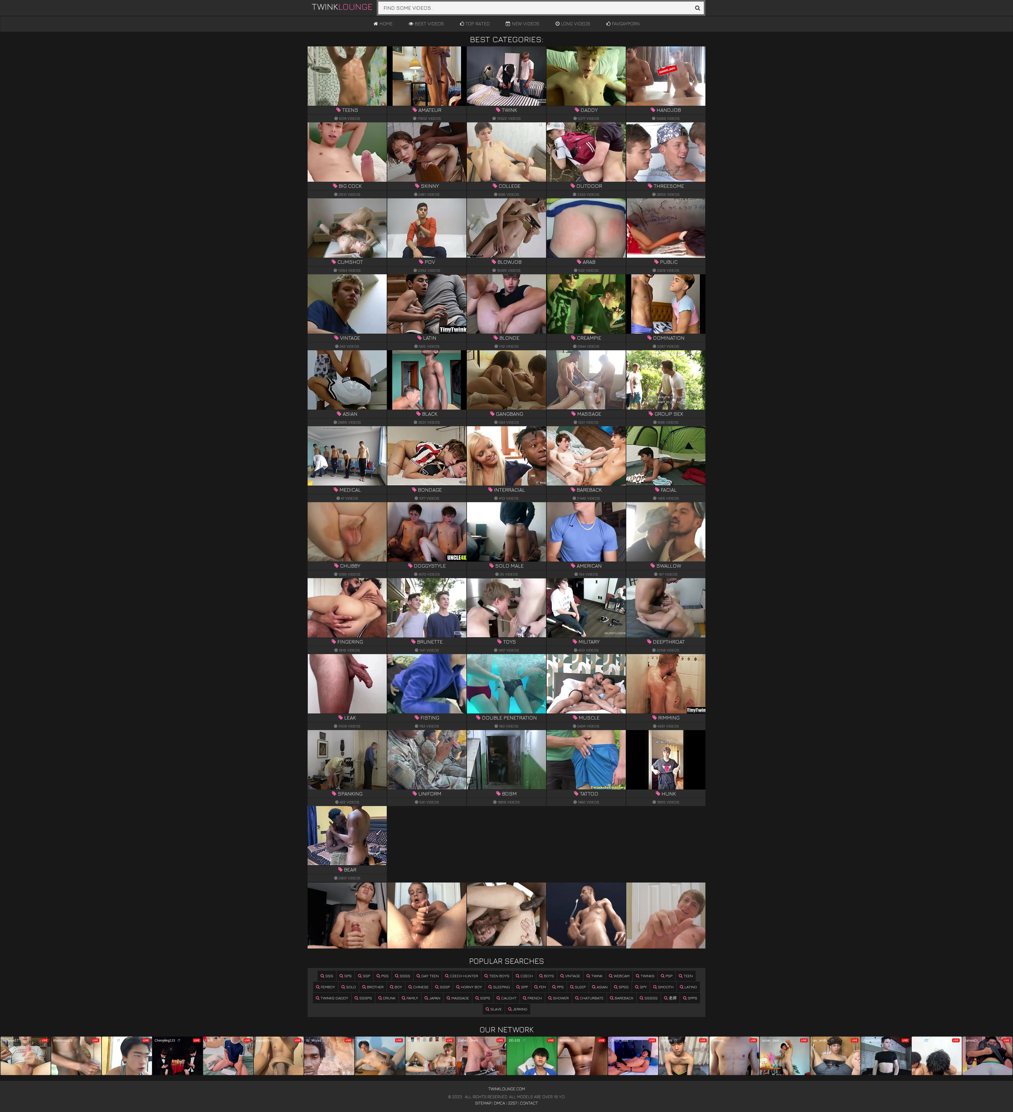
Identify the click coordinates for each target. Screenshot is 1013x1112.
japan (434, 998)
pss (384, 976)
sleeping (501, 987)
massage (459, 998)
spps (692, 998)
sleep (580, 987)
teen (687, 976)
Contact (529, 1103)
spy (643, 987)
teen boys (498, 976)
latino (690, 987)
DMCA (499, 1103)
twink (596, 976)
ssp (366, 976)
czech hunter (463, 976)
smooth (665, 987)
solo (350, 987)
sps (347, 976)
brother (375, 987)
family (411, 998)
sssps (365, 998)
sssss (650, 998)
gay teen (429, 976)
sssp (444, 987)
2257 (512, 1103)
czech (526, 976)
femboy (327, 987)
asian (602, 987)
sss (328, 976)
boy (398, 987)
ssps (484, 998)
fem (542, 987)
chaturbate (591, 998)
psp (668, 976)
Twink (342, 6)
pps (560, 987)
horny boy (471, 987)
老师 (672, 998)
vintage (572, 976)
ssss (404, 976)
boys (548, 976)
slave (495, 1009)
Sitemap (483, 1103)
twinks (646, 976)
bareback (623, 998)
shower (560, 998)
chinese (420, 987)
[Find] (697, 8)
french (534, 998)
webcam (621, 976)
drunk (388, 998)
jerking (519, 1009)
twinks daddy (333, 998)
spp (524, 987)
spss (623, 987)
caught (508, 998)
